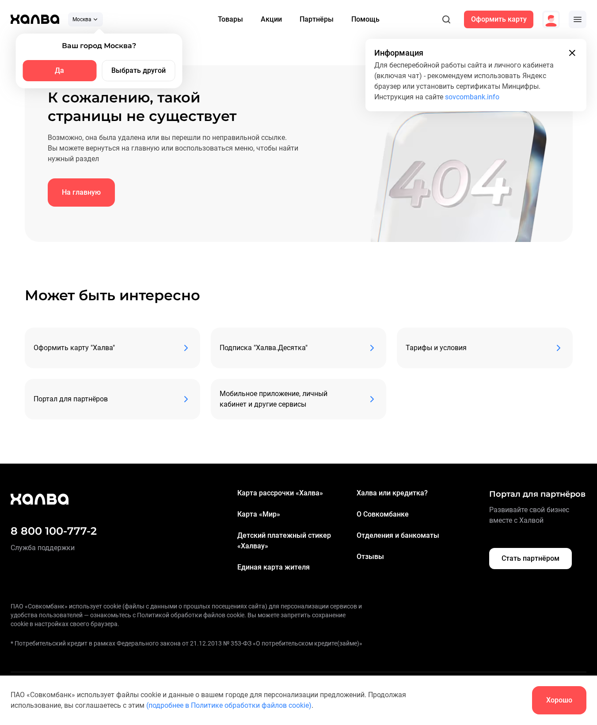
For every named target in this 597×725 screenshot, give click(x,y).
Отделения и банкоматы (398, 535)
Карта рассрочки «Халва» (280, 493)
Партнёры (317, 19)
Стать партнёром (530, 558)
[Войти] (551, 19)
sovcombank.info (472, 97)
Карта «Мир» (258, 514)
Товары (230, 19)
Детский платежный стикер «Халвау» (284, 540)
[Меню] (577, 19)
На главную (81, 192)
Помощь (365, 19)
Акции (271, 19)
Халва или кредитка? (392, 493)
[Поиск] (446, 19)
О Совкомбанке (383, 514)
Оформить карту (499, 19)
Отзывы (370, 556)
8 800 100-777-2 (54, 531)
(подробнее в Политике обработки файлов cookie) (229, 705)
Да (59, 70)
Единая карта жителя (273, 567)
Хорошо (559, 700)
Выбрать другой (138, 70)
